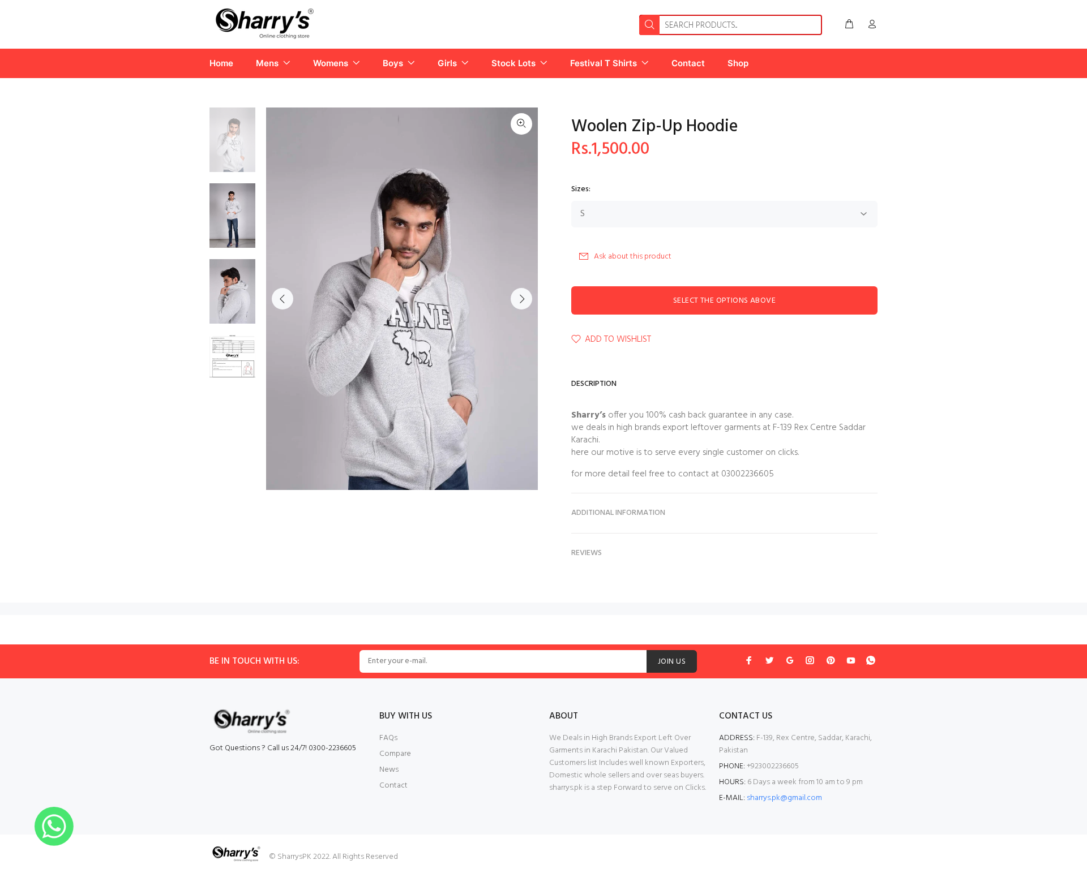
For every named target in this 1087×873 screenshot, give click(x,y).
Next (521, 298)
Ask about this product (632, 256)
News (389, 769)
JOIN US (672, 661)
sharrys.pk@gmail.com (784, 798)
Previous (282, 298)
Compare (395, 753)
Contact (393, 785)
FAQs (388, 738)
